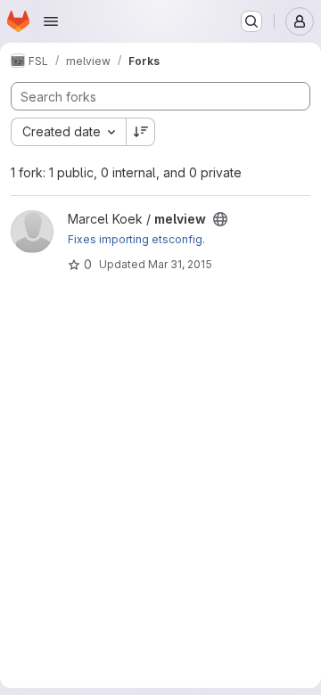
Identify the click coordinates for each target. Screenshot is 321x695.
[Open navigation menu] (51, 21)
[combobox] (68, 132)
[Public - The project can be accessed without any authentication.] (220, 219)
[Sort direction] (141, 132)
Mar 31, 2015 (180, 264)
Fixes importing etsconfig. (136, 239)
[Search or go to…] (251, 21)
